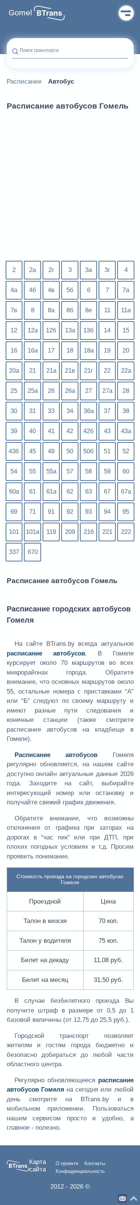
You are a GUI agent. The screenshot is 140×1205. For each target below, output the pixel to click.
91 (51, 511)
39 (13, 431)
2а (32, 269)
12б (51, 330)
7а (125, 290)
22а (126, 370)
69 (13, 511)
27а (107, 390)
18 (69, 350)
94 (107, 511)
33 (51, 410)
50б (88, 451)
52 (125, 451)
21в (70, 370)
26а (70, 390)
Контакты (94, 1163)
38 (125, 410)
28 (125, 390)
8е (88, 310)
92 (69, 511)
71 (32, 511)
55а (51, 471)
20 (125, 350)
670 (33, 551)
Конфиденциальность (80, 1171)
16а (33, 350)
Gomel (20, 12)
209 (70, 531)
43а (126, 431)
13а (70, 330)
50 (69, 451)
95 (125, 511)
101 (14, 531)
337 (14, 551)
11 (107, 310)
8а (51, 310)
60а (14, 491)
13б (88, 330)
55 (32, 471)
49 (51, 451)
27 (88, 390)
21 (32, 370)
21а (51, 370)
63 (88, 491)
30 (13, 410)
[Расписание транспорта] (49, 13)
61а (51, 491)
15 (125, 330)
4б (32, 290)
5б (70, 290)
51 (107, 451)
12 (13, 330)
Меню (126, 13)
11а (126, 310)
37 (107, 410)
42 (69, 431)
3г (107, 269)
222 (126, 531)
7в (13, 310)
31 (32, 410)
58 (88, 471)
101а (32, 531)
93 (88, 511)
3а (88, 269)
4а (13, 290)
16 (13, 350)
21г (88, 370)
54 (13, 471)
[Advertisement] (70, 190)
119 (51, 531)
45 (32, 451)
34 (69, 410)
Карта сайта (37, 1165)
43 (107, 431)
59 (107, 471)
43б (14, 451)
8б (70, 310)
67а (126, 491)
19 (107, 350)
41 (51, 431)
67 (107, 491)
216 (89, 531)
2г (51, 269)
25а (33, 390)
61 (32, 491)
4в (51, 290)
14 (107, 330)
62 (69, 491)
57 (69, 471)
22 (107, 370)
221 (107, 531)
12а (33, 330)
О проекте (67, 1163)
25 (13, 390)
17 (51, 350)
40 (32, 431)
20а (14, 370)
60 (125, 471)
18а (89, 350)
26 (51, 390)
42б (88, 431)
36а (89, 410)
